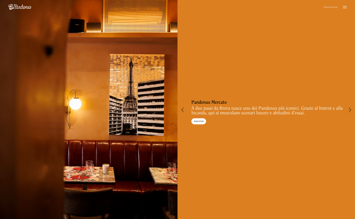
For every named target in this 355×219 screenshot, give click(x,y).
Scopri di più (199, 121)
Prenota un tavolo (330, 7)
